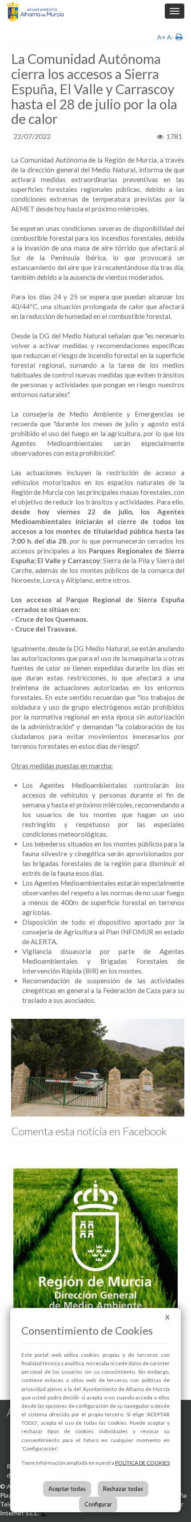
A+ (161, 37)
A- (170, 37)
